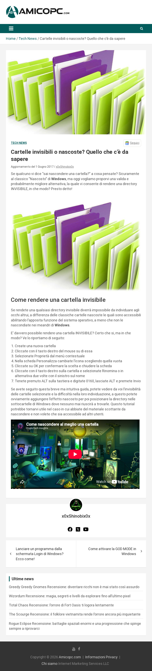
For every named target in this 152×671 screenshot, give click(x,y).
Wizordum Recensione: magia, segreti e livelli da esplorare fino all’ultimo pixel (69, 596)
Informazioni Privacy (101, 657)
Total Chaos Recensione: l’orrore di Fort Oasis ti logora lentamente (61, 605)
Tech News (19, 142)
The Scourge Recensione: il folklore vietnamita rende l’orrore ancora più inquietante (75, 614)
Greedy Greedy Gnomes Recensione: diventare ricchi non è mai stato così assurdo (74, 587)
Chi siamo (49, 663)
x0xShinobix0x (65, 166)
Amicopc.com (70, 657)
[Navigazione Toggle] (11, 28)
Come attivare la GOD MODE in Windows (112, 551)
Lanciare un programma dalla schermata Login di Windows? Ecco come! (40, 554)
